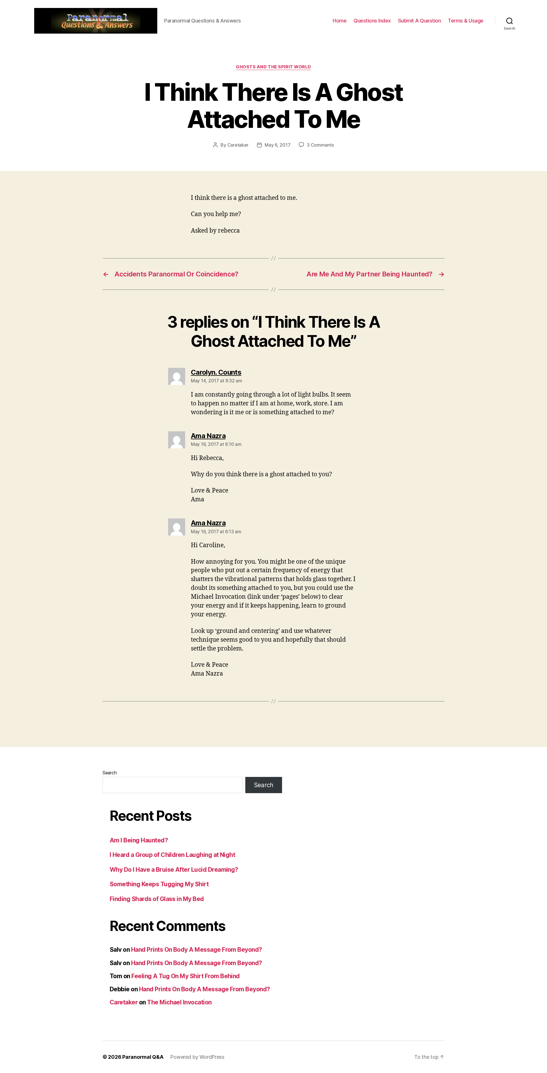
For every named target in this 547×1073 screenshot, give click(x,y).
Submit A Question (419, 21)
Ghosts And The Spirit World (273, 66)
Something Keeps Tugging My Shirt (159, 884)
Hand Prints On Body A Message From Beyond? (196, 949)
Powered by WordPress (197, 1057)
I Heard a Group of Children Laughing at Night (172, 854)
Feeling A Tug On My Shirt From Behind (185, 976)
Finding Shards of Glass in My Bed (157, 898)
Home (339, 21)
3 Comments (320, 145)
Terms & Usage (465, 21)
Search (110, 772)
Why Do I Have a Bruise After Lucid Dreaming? (174, 869)
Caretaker (238, 145)
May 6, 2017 (277, 145)
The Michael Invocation (179, 1002)
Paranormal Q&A (142, 1057)
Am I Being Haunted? (139, 840)
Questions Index (372, 21)
